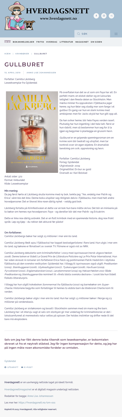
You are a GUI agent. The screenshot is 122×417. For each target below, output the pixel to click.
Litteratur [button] (66, 42)
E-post (28, 367)
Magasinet (82, 42)
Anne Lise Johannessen (40, 396)
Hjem (7, 42)
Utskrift (12, 367)
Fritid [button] (40, 42)
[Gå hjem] (46, 15)
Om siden (96, 42)
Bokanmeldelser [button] (23, 42)
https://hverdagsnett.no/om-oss (37, 402)
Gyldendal (10, 361)
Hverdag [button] (51, 42)
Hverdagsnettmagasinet (18, 389)
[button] (116, 33)
